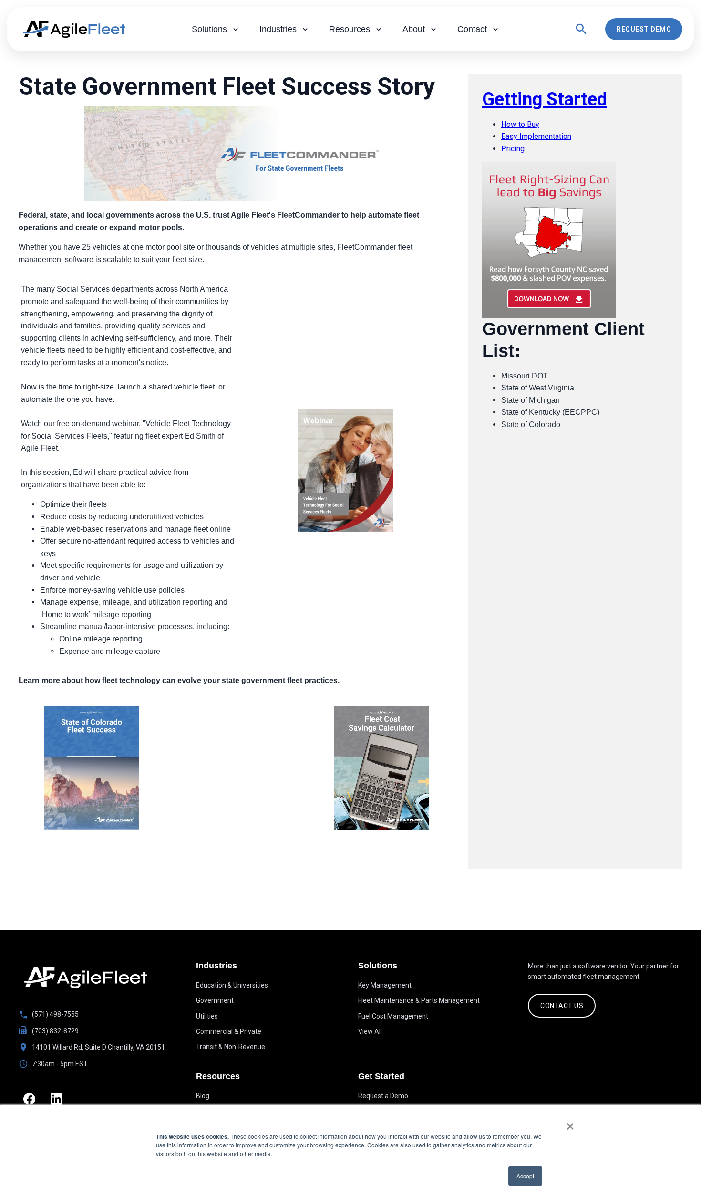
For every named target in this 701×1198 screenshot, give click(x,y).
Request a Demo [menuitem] (383, 1096)
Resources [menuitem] (349, 29)
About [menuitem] (413, 29)
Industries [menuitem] (278, 29)
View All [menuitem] (370, 1031)
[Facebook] (29, 1099)
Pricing (513, 148)
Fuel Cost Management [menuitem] (393, 1016)
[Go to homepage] (86, 977)
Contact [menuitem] (472, 29)
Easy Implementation (536, 136)
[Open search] (581, 29)
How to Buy (520, 124)
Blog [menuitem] (202, 1096)
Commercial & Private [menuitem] (228, 1031)
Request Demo (644, 29)
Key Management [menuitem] (385, 985)
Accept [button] (525, 1176)
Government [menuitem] (215, 1000)
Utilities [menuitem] (207, 1016)
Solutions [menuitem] (209, 29)
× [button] (570, 1123)
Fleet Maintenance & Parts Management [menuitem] (419, 1000)
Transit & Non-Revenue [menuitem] (230, 1047)
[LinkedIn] (56, 1099)
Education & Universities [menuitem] (232, 985)
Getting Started (544, 99)
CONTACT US (561, 1005)
